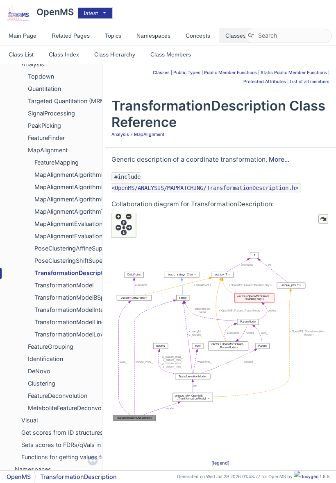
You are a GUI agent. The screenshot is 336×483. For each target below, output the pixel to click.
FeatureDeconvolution (57, 395)
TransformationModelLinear (72, 321)
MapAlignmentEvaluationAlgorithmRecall (89, 235)
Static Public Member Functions (294, 72)
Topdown (41, 76)
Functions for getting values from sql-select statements (97, 457)
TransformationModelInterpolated (80, 309)
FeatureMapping (56, 162)
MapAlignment (48, 150)
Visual (29, 420)
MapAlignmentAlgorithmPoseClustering (88, 199)
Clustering (41, 383)
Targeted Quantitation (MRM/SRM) (75, 100)
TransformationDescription (73, 272)
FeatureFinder (46, 137)
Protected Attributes (264, 81)
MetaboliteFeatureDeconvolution (72, 407)
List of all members (309, 81)
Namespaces (33, 469)
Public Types (186, 72)
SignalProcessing (51, 113)
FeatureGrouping (50, 346)
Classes (161, 72)
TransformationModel (63, 285)
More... (279, 159)
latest (91, 13)
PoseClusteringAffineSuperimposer (82, 248)
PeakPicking (44, 125)
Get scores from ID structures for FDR (73, 432)
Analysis (120, 134)
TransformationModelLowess (74, 334)
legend (220, 463)
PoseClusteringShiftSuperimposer (80, 260)
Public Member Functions (230, 72)
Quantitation (44, 88)
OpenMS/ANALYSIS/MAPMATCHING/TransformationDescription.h (205, 188)
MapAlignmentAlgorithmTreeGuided (83, 211)
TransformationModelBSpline (74, 297)
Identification (45, 358)
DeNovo (39, 371)
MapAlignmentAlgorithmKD (71, 186)
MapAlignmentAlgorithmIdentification (85, 174)
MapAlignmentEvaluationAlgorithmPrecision (94, 223)
